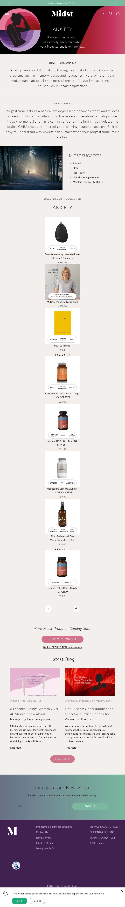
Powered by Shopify (70, 886)
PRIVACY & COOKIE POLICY (105, 826)
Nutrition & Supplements (86, 177)
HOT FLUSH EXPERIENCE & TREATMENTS (88, 701)
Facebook (72, 3)
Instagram (61, 3)
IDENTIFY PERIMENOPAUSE (25, 701)
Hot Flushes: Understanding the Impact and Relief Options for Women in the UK (89, 714)
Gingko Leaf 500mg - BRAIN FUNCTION (62, 590)
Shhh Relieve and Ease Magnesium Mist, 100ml (62, 538)
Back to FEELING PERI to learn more (62, 647)
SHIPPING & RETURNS (102, 832)
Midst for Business (46, 843)
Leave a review (43, 837)
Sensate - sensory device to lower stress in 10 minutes (62, 256)
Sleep (75, 168)
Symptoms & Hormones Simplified (54, 826)
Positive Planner (62, 345)
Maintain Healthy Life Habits (88, 182)
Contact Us (42, 832)
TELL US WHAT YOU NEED (62, 639)
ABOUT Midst (97, 843)
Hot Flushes (79, 172)
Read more (15, 747)
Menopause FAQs (45, 848)
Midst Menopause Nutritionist (62, 302)
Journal (77, 163)
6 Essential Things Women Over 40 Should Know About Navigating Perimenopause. (34, 714)
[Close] (121, 890)
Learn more (98, 893)
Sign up (90, 806)
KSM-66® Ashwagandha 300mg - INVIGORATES (62, 395)
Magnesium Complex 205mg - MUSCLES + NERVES (62, 490)
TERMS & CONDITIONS (103, 837)
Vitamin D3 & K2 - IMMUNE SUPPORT (62, 443)
